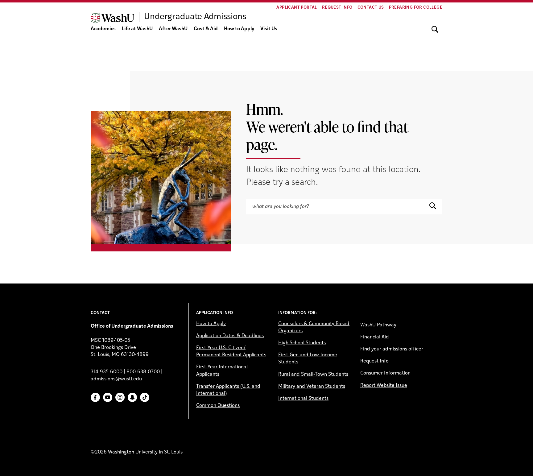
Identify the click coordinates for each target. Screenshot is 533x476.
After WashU (173, 29)
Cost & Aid (206, 29)
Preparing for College (415, 8)
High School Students (302, 343)
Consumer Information (385, 373)
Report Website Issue (383, 385)
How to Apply (239, 29)
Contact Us (370, 8)
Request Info (337, 8)
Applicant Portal (296, 8)
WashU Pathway (378, 325)
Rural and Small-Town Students (313, 374)
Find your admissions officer (391, 349)
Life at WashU (137, 29)
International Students (303, 398)
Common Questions (218, 405)
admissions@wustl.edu (116, 379)
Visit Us (268, 29)
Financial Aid (374, 337)
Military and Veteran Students (311, 386)
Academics (103, 29)
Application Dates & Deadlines (230, 335)
